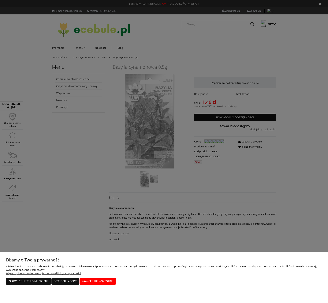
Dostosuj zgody (65, 281)
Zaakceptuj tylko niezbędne (28, 281)
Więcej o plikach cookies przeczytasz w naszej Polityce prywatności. (43, 273)
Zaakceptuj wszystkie (98, 281)
